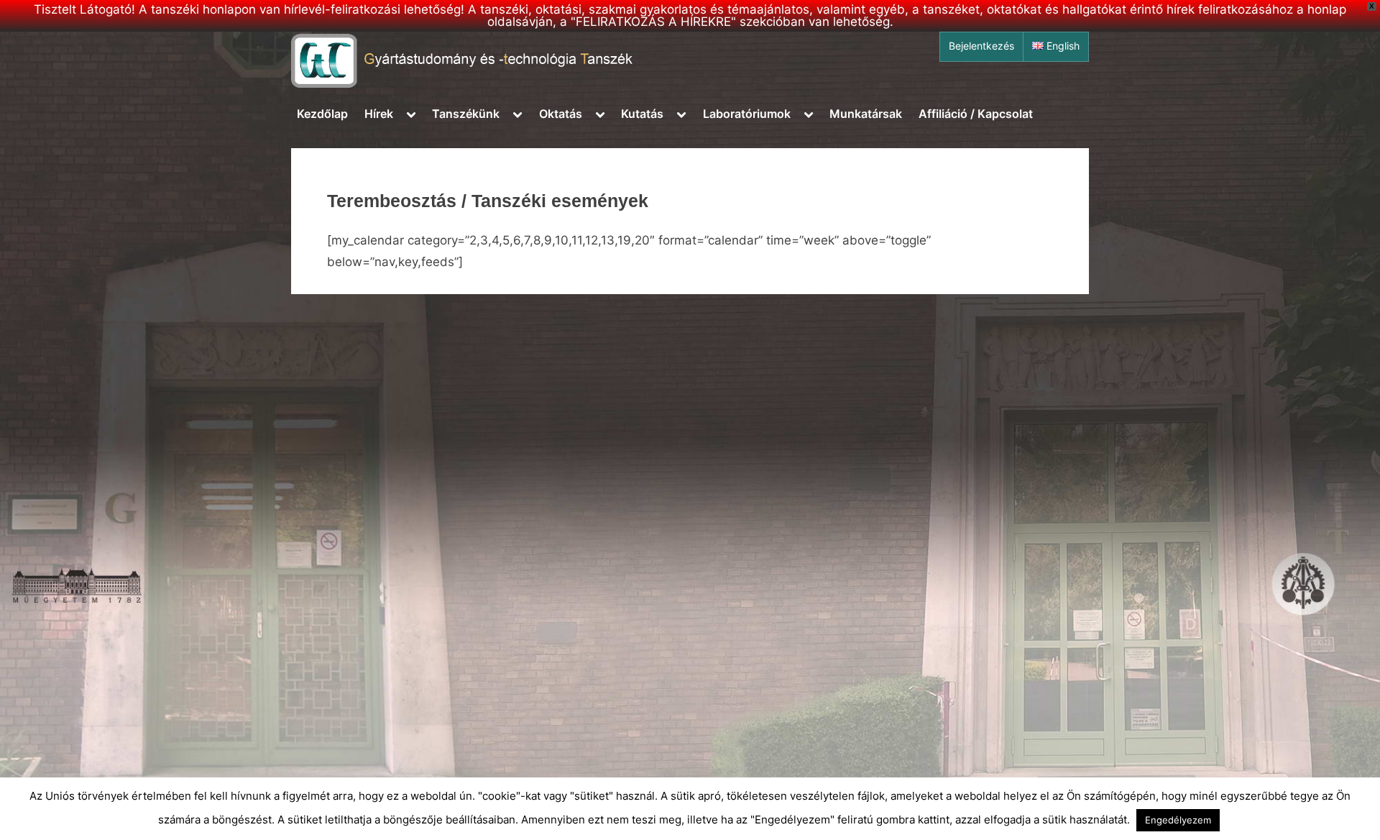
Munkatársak (865, 113)
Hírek (378, 113)
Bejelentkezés (981, 46)
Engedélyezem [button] (1178, 820)
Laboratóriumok (747, 113)
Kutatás (642, 113)
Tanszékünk (466, 113)
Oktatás (560, 113)
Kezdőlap (322, 113)
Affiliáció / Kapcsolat (976, 113)
